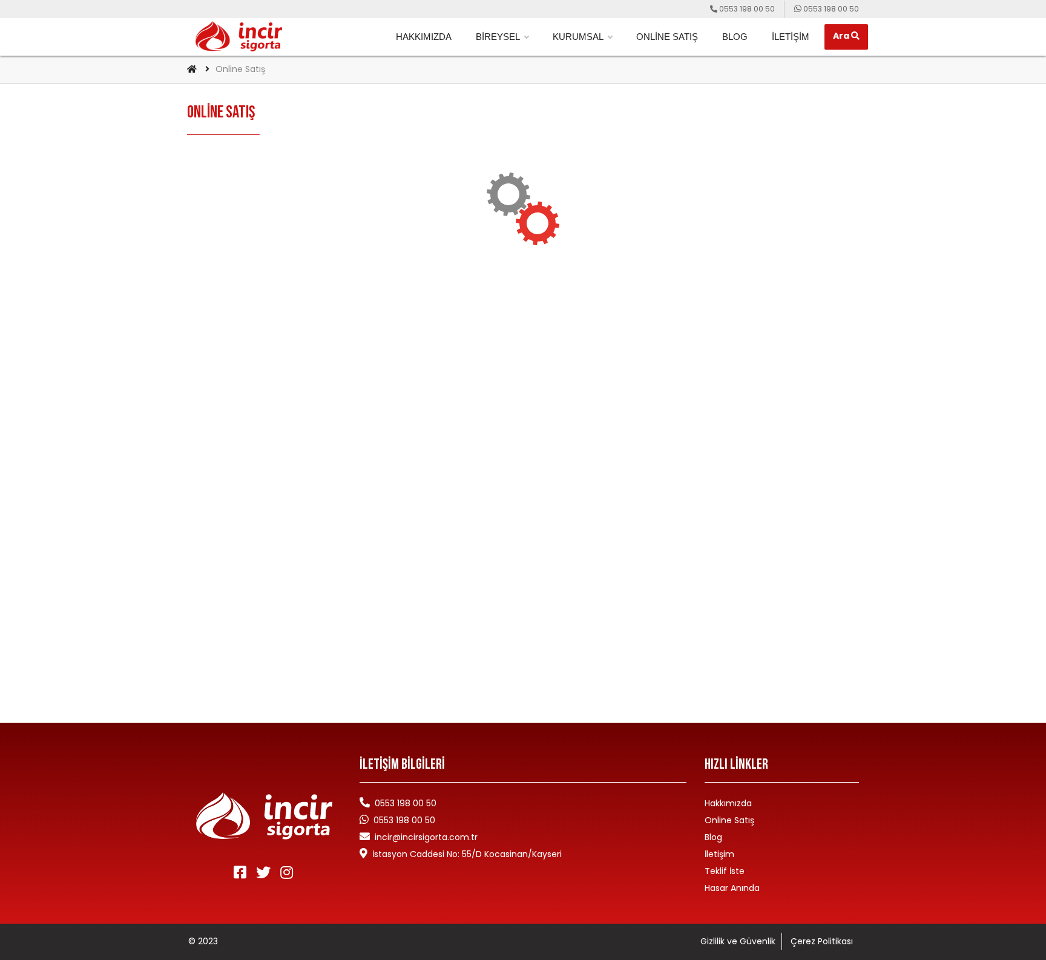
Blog (735, 36)
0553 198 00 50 (404, 820)
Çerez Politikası (822, 941)
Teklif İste (725, 871)
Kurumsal (578, 36)
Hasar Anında (732, 888)
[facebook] (241, 872)
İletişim (790, 36)
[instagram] (287, 872)
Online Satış (667, 36)
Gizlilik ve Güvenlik (737, 941)
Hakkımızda (424, 36)
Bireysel (498, 36)
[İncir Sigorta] (238, 36)
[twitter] (264, 872)
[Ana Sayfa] (192, 69)
